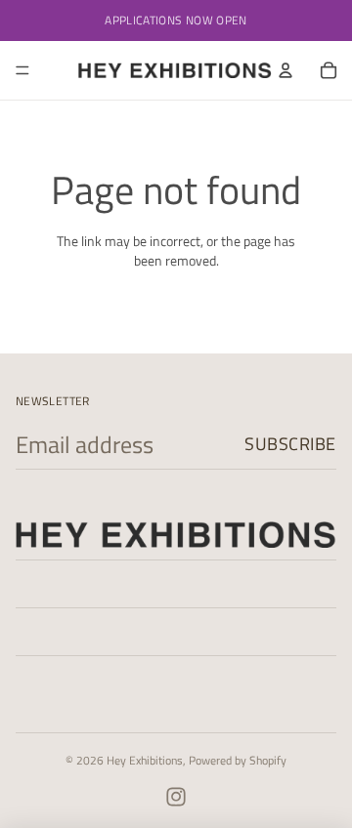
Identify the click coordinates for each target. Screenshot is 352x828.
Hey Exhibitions (145, 760)
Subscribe (290, 444)
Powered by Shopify (237, 760)
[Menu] (22, 70)
